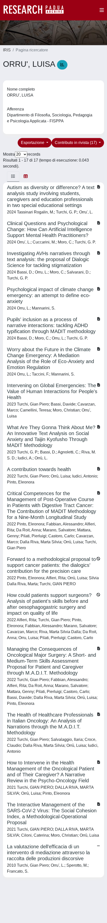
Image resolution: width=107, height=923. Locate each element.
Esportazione (33, 142)
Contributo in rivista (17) (76, 142)
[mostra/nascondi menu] (102, 10)
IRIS (7, 50)
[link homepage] (36, 10)
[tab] (13, 176)
